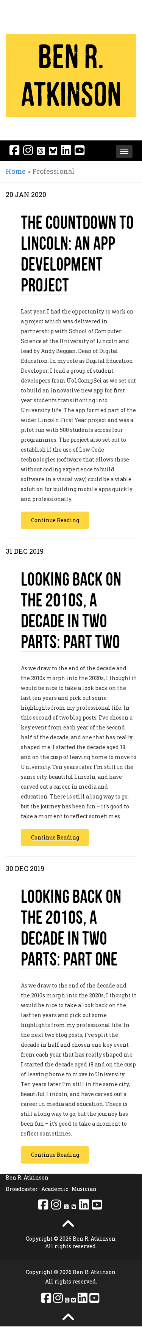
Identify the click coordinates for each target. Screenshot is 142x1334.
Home (16, 171)
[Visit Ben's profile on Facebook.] (14, 150)
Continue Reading (55, 520)
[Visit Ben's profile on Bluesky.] (53, 151)
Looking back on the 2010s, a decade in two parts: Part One (71, 927)
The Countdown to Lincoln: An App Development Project (77, 253)
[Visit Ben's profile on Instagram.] (28, 150)
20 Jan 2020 (26, 194)
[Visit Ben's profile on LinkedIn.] (66, 150)
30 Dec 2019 (25, 868)
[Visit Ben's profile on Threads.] (41, 151)
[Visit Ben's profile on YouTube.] (79, 150)
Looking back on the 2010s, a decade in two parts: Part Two (71, 610)
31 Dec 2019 (25, 551)
